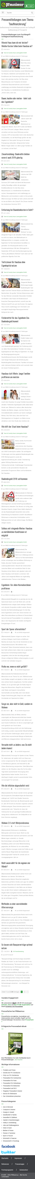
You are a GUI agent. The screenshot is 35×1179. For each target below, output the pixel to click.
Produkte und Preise (9, 1070)
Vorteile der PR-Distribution (11, 1072)
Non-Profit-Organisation (22, 1005)
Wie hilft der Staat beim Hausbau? (15, 426)
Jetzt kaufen (18, 1060)
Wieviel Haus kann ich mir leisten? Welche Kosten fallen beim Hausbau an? (16, 44)
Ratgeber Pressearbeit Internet (12, 1091)
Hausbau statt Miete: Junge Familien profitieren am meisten (15, 375)
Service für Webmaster (10, 1093)
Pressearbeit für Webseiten (11, 1086)
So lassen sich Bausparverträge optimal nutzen (16, 946)
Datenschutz (24, 1170)
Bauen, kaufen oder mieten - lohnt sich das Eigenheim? (16, 99)
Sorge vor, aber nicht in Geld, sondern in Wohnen (16, 705)
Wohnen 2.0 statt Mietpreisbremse (15, 823)
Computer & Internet (9, 1109)
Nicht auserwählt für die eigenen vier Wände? (15, 864)
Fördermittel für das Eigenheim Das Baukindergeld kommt (15, 319)
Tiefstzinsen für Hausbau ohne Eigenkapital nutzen (13, 263)
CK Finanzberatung (18, 951)
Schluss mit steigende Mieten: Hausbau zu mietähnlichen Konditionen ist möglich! (16, 532)
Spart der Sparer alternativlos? (13, 629)
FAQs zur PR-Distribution (11, 1075)
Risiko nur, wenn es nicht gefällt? (14, 666)
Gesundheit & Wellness (10, 1117)
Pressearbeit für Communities (12, 1078)
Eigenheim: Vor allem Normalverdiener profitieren (16, 586)
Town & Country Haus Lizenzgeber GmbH (15, 53)
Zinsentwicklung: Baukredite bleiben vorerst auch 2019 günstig (15, 155)
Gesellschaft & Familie (10, 1115)
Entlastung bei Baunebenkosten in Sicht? (17, 209)
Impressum (18, 1158)
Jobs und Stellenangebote (11, 1125)
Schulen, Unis (6, 1005)
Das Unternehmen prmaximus (12, 1096)
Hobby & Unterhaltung (9, 1122)
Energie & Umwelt (8, 1112)
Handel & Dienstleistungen (11, 1120)
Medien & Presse (8, 1130)
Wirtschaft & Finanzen (9, 1138)
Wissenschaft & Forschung (11, 1141)
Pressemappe (19, 1164)
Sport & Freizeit (8, 1135)
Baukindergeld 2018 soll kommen (14, 478)
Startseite (4, 1158)
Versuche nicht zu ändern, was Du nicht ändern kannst (16, 746)
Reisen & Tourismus (9, 1133)
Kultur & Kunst (7, 1128)
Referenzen (5, 1164)
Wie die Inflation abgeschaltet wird (15, 785)
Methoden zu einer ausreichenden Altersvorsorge (14, 905)
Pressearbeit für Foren (10, 1080)
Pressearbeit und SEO (10, 1088)
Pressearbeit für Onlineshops (12, 1083)
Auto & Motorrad (8, 1107)
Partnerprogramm (7, 1170)
